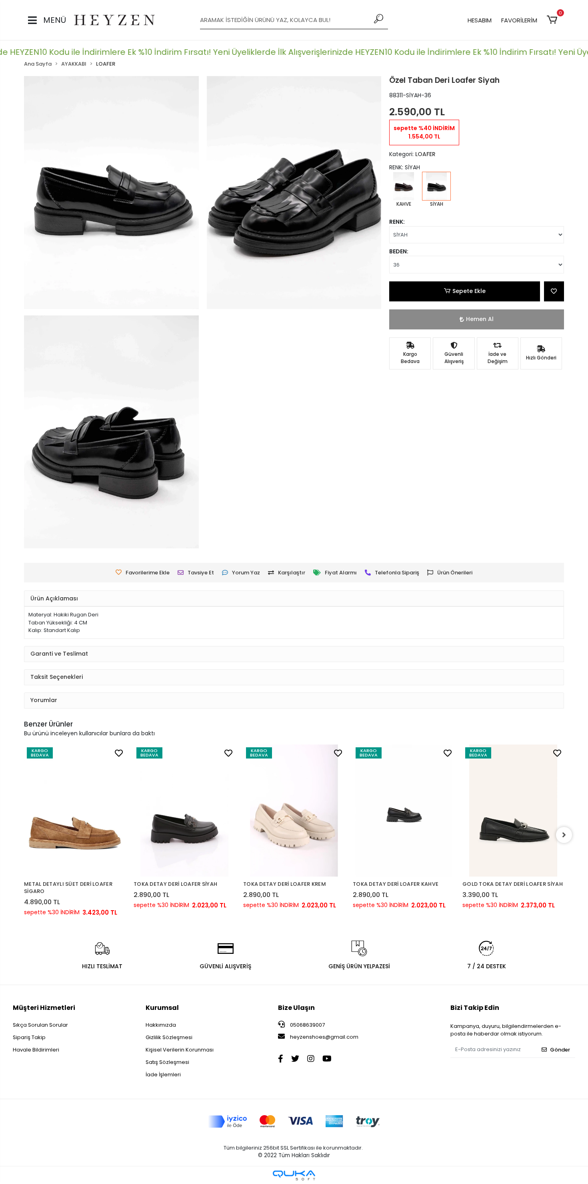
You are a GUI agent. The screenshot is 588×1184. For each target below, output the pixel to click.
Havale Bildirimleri (36, 1050)
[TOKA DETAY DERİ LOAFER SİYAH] (184, 811)
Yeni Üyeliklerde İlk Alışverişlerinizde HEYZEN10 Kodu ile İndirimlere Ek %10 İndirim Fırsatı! (371, 52)
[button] (553, 20)
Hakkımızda (161, 1025)
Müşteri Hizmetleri (44, 1007)
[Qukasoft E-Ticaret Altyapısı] (294, 1175)
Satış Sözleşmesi (167, 1062)
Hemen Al (480, 319)
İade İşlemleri (163, 1074)
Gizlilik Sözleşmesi (169, 1037)
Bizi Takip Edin (474, 1007)
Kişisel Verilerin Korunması (180, 1050)
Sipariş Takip (29, 1037)
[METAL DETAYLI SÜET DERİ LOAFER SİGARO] (75, 811)
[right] (564, 835)
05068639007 (307, 1025)
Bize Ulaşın (296, 1007)
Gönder (560, 1050)
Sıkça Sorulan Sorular (40, 1025)
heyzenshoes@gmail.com (324, 1037)
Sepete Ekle (469, 291)
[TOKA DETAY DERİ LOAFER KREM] (294, 811)
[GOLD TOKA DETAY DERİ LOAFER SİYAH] (513, 811)
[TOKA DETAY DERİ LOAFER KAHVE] (403, 811)
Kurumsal (162, 1007)
